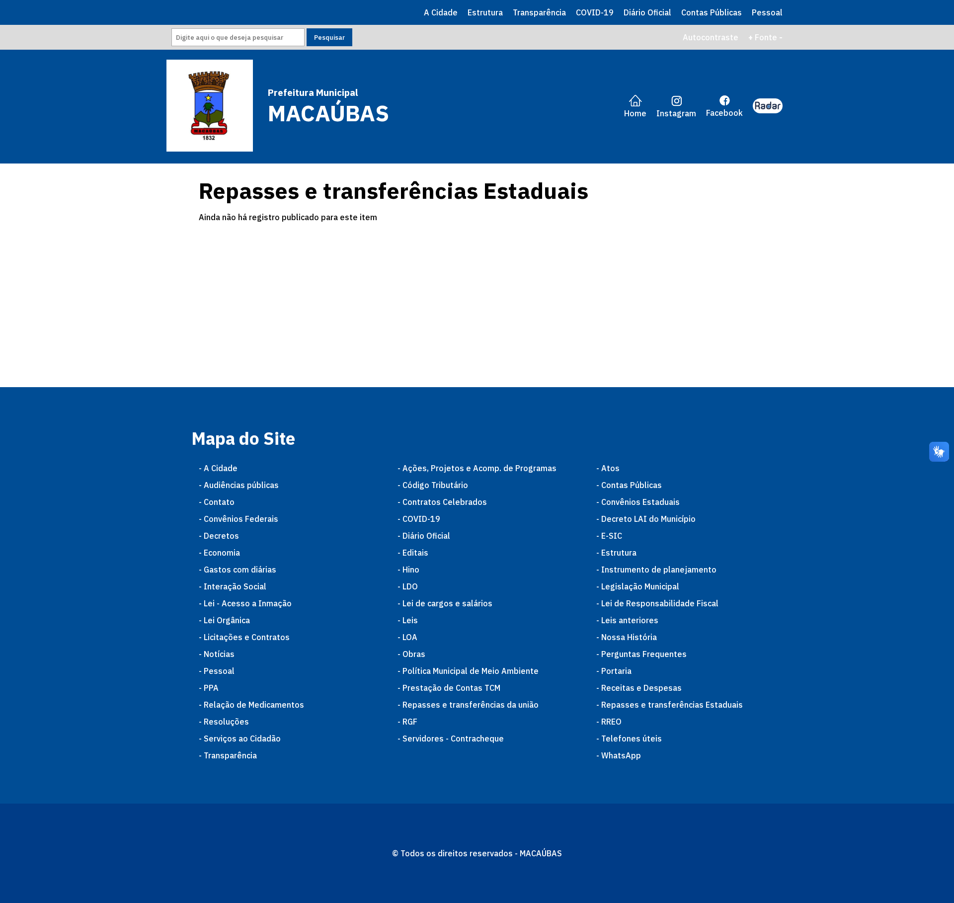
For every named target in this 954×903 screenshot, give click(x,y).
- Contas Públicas (629, 485)
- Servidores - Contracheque (451, 738)
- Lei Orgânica (224, 620)
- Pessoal (217, 671)
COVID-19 (595, 12)
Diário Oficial (647, 12)
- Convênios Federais (238, 519)
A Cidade (441, 12)
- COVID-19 (419, 519)
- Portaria (614, 671)
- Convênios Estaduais (638, 502)
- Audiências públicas (239, 485)
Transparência (539, 12)
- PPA (209, 688)
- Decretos (219, 536)
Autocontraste (710, 37)
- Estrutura (616, 553)
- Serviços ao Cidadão (240, 738)
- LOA (407, 637)
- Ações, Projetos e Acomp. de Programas (477, 468)
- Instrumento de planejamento (656, 570)
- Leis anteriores (627, 620)
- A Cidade (218, 468)
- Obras (411, 654)
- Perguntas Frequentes (641, 654)
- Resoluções (224, 722)
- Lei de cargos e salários (445, 603)
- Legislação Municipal (637, 586)
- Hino (408, 570)
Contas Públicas (711, 12)
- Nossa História (626, 637)
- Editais (413, 553)
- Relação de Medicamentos (251, 705)
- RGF (407, 722)
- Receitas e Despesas (639, 688)
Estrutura (485, 12)
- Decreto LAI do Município (646, 519)
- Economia (219, 553)
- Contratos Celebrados (442, 502)
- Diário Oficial (424, 536)
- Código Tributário (433, 485)
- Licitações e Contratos (244, 637)
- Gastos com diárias (237, 570)
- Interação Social (232, 586)
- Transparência (228, 755)
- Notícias (217, 654)
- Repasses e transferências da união (468, 705)
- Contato (217, 502)
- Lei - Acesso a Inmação (245, 603)
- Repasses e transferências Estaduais (669, 705)
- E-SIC (609, 536)
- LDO (408, 586)
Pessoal (767, 12)
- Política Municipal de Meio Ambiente (468, 671)
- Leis (408, 620)
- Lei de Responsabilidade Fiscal (657, 603)
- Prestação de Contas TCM (449, 688)
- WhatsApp (618, 755)
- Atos (608, 468)
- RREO (609, 722)
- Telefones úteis (629, 738)
